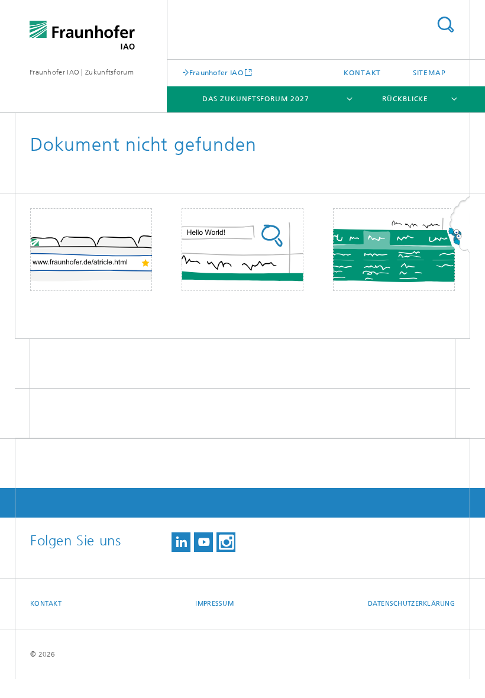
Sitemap (429, 73)
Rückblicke (405, 99)
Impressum (214, 603)
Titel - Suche (445, 24)
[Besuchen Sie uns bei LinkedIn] (181, 542)
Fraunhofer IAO (216, 72)
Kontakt (362, 73)
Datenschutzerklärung (411, 603)
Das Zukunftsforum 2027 (255, 99)
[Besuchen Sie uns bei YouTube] (203, 542)
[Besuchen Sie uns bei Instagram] (225, 542)
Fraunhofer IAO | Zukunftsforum (82, 72)
